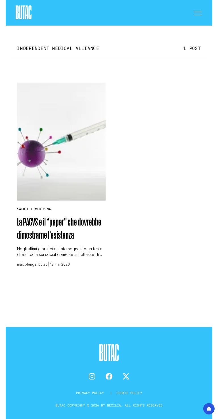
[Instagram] (92, 376)
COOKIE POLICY (129, 393)
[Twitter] (126, 376)
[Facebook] (109, 376)
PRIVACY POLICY (91, 393)
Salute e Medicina (34, 209)
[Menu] (197, 13)
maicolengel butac (32, 264)
